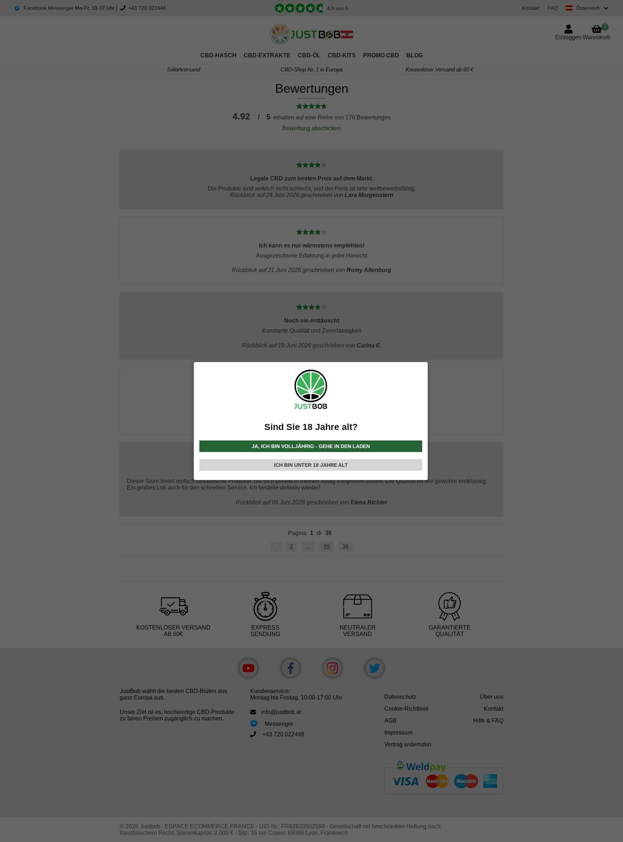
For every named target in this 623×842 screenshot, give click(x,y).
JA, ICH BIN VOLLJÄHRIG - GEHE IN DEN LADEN (311, 446)
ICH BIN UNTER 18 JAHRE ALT (311, 465)
